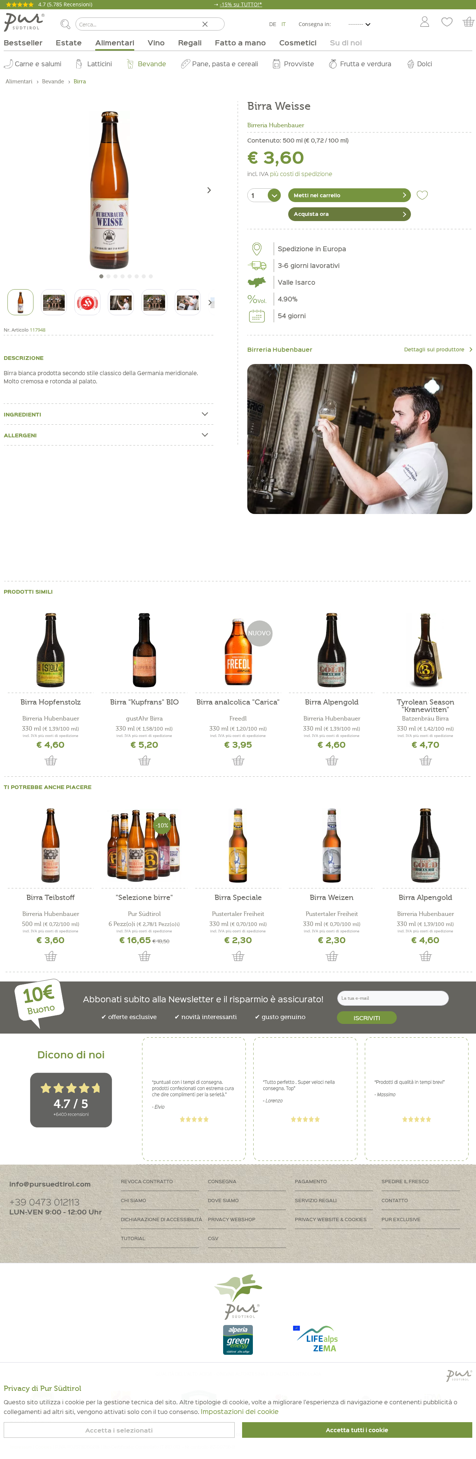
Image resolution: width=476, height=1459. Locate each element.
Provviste (299, 63)
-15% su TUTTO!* (241, 4)
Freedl (238, 718)
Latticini (99, 63)
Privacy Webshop (231, 1219)
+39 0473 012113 (44, 1201)
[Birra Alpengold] (332, 650)
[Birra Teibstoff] (50, 845)
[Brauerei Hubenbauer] (359, 439)
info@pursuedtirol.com (50, 1184)
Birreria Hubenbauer (275, 125)
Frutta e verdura (365, 63)
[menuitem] (424, 22)
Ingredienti (22, 414)
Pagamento (311, 1181)
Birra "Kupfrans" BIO (144, 702)
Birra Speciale (238, 898)
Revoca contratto (147, 1181)
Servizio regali (316, 1200)
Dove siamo (223, 1200)
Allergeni (20, 435)
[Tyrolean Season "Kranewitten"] (425, 650)
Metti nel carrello (317, 195)
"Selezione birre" (144, 898)
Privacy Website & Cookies (331, 1219)
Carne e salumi (38, 63)
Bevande (152, 63)
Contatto (395, 1200)
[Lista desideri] (447, 22)
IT (284, 23)
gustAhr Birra (144, 718)
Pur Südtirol (144, 914)
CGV (213, 1238)
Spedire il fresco (405, 1181)
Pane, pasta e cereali (225, 63)
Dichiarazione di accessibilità (161, 1219)
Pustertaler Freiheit (238, 914)
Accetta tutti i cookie (357, 1430)
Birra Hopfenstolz (50, 702)
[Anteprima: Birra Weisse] (20, 302)
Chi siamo (133, 1200)
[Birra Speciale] (238, 845)
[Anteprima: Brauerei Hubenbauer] (87, 302)
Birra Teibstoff (50, 898)
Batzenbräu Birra (425, 718)
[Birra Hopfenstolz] (50, 650)
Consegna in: (315, 24)
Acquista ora (311, 213)
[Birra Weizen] (332, 845)
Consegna (222, 1181)
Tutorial (133, 1238)
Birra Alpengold (331, 702)
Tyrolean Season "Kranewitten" (425, 706)
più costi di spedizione (301, 173)
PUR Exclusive (401, 1219)
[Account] (424, 22)
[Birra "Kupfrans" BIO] (144, 650)
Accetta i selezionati (119, 1430)
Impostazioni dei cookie (240, 1411)
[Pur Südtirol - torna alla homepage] (24, 22)
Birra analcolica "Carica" (238, 702)
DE (272, 23)
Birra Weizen (332, 898)
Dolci (424, 63)
